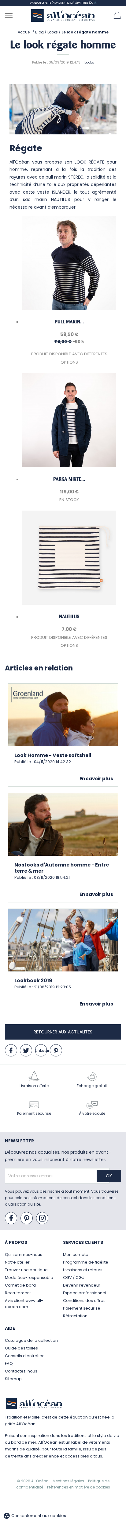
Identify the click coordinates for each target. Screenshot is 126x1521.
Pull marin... (69, 321)
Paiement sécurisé (81, 1308)
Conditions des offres (84, 1300)
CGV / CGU (73, 1277)
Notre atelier (17, 1262)
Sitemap (13, 1378)
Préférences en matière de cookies (78, 1487)
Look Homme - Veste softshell (52, 755)
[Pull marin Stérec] (69, 263)
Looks (89, 62)
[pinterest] (56, 1050)
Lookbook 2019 (33, 980)
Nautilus (69, 616)
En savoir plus (96, 779)
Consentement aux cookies (34, 1516)
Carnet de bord (20, 1285)
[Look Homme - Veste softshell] (62, 714)
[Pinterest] (27, 1218)
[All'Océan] (63, 15)
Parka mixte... (69, 479)
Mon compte (75, 1254)
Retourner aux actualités (63, 1032)
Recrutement (18, 1292)
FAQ (9, 1363)
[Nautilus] (69, 558)
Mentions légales (69, 1481)
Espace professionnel (84, 1292)
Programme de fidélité (85, 1262)
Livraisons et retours (82, 1269)
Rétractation (75, 1315)
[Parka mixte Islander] (69, 420)
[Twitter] (26, 1050)
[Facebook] (11, 1050)
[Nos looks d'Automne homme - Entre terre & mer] (62, 824)
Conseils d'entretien (25, 1355)
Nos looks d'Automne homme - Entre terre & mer (61, 867)
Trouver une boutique (26, 1269)
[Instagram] (42, 1218)
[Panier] (117, 15)
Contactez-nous (21, 1371)
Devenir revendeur (81, 1285)
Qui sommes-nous (23, 1254)
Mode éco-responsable (29, 1277)
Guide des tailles (21, 1348)
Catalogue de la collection (31, 1340)
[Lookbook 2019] (62, 939)
